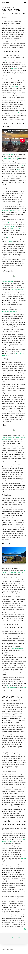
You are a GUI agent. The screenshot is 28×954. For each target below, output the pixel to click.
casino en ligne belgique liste (14, 112)
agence (10, 61)
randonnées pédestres (16, 648)
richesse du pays (16, 228)
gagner (20, 692)
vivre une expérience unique (10, 158)
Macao (9, 238)
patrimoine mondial (9, 226)
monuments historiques (9, 306)
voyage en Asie (8, 154)
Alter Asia (5, 2)
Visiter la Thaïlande (7, 281)
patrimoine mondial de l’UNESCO (12, 210)
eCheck (23, 858)
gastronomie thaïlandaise (9, 311)
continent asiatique (16, 86)
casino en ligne (11, 687)
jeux (8, 685)
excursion (14, 68)
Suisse (10, 241)
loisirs (18, 169)
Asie (22, 165)
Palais (10, 223)
